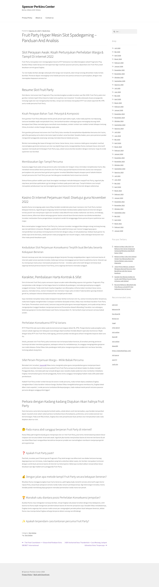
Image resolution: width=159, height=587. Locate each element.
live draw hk (116, 314)
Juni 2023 (117, 180)
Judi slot (115, 364)
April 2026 (117, 56)
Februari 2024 (118, 150)
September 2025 (119, 81)
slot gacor (115, 355)
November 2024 (119, 118)
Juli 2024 (117, 132)
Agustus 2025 (118, 85)
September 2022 (119, 213)
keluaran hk (116, 309)
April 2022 (117, 220)
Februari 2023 (118, 194)
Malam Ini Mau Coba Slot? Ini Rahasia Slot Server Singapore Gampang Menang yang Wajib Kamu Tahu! (124, 250)
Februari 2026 (118, 63)
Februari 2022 (118, 227)
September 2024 (119, 125)
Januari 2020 (118, 231)
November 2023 (119, 161)
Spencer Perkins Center (38, 6)
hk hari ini (115, 319)
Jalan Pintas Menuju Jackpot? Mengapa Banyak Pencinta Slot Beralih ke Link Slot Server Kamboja (124, 270)
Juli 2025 (117, 88)
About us (39, 18)
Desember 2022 (119, 202)
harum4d (43, 365)
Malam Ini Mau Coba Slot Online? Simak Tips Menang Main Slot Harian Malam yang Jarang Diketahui (125, 260)
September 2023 (119, 169)
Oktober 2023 (118, 165)
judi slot (115, 305)
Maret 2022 (118, 224)
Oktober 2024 (118, 121)
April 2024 (117, 143)
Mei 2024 (117, 140)
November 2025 (119, 74)
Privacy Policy (27, 18)
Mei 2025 (117, 96)
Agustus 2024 (118, 129)
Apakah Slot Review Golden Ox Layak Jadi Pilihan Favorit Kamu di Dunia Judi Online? (125, 279)
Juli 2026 (117, 48)
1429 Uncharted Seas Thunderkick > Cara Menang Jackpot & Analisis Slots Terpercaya (85, 543)
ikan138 (114, 337)
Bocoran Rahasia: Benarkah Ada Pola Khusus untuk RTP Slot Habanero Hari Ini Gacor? (125, 287)
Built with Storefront (41, 574)
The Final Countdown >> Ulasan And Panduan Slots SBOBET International (42, 543)
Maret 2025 (118, 103)
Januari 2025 (118, 110)
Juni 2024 (117, 136)
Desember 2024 (119, 114)
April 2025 (117, 99)
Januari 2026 (118, 66)
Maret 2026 (118, 59)
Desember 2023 (119, 158)
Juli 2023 (117, 176)
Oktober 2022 (118, 209)
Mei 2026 (117, 52)
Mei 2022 (117, 216)
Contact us (50, 18)
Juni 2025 (117, 92)
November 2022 (119, 205)
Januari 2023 (118, 198)
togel (114, 323)
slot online (115, 332)
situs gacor (116, 328)
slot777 (114, 360)
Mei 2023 (117, 183)
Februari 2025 (118, 107)
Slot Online (32, 533)
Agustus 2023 (118, 172)
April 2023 (117, 187)
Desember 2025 (119, 70)
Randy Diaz (46, 31)
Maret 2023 (118, 191)
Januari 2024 (118, 154)
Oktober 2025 (118, 77)
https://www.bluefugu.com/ (121, 351)
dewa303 (115, 346)
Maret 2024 (118, 147)
